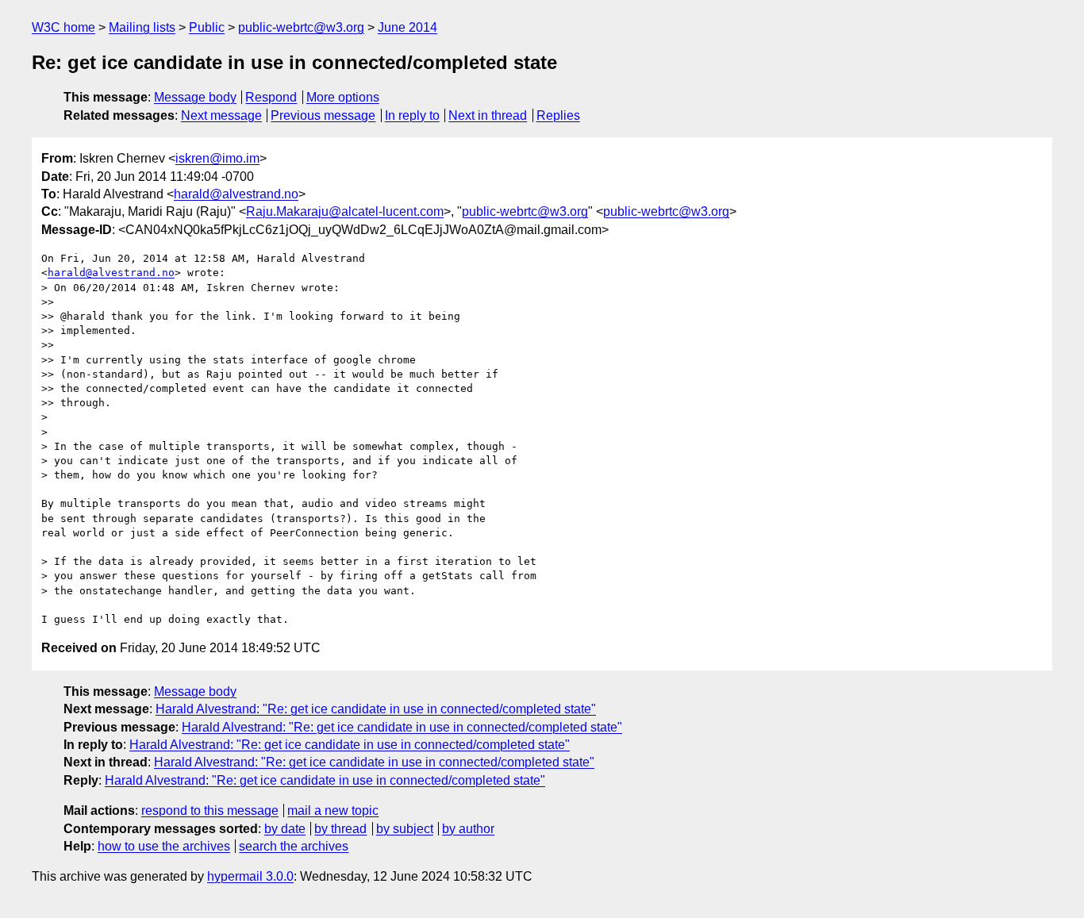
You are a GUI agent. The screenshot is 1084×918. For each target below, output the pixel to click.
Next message (221, 115)
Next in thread (487, 115)
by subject (404, 828)
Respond (271, 97)
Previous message (323, 115)
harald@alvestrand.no (236, 194)
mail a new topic (333, 810)
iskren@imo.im (217, 158)
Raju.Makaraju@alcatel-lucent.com (345, 211)
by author (468, 828)
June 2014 (407, 27)
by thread (340, 828)
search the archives (293, 846)
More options (342, 97)
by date (285, 828)
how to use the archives (164, 846)
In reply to (412, 115)
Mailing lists (142, 27)
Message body (195, 97)
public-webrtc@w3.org (301, 27)
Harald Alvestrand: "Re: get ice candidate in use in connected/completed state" (376, 709)
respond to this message (210, 810)
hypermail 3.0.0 (250, 876)
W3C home (63, 27)
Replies (558, 115)
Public (207, 27)
